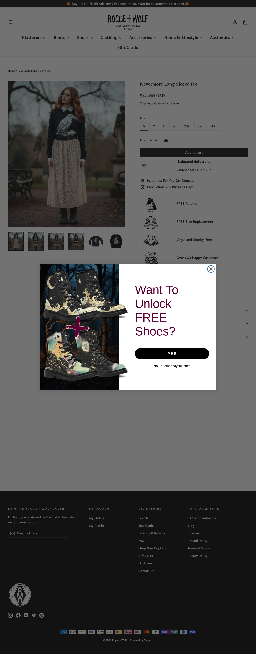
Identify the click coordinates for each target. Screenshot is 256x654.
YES (172, 353)
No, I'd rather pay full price (172, 366)
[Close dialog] (210, 268)
